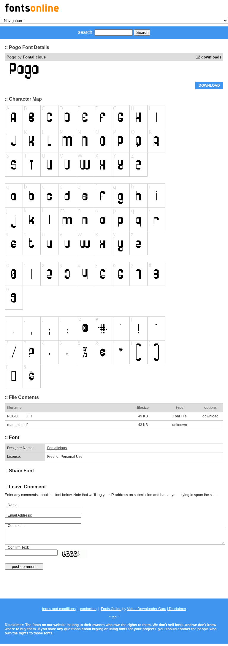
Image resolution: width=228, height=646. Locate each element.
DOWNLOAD (209, 85)
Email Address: (20, 515)
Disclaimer (177, 609)
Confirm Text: (18, 547)
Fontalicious (34, 57)
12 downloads (208, 57)
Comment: (16, 526)
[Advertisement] (114, 584)
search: (86, 32)
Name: (13, 505)
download (210, 416)
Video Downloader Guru (146, 609)
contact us (88, 609)
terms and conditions (59, 609)
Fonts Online (111, 609)
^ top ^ (114, 617)
